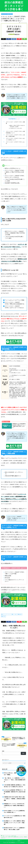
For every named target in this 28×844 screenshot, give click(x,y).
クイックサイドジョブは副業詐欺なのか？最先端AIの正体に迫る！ (14, 816)
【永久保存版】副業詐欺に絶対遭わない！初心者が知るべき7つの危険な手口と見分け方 (14, 785)
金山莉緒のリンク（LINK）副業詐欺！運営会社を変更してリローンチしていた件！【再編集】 (14, 822)
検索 (3, 751)
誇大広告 (3, 616)
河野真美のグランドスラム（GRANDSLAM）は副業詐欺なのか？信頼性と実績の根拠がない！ (14, 805)
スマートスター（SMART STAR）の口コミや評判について (15, 139)
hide (18, 118)
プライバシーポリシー (11, 840)
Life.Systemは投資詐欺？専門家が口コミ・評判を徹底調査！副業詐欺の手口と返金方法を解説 (14, 792)
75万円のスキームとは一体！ (16, 128)
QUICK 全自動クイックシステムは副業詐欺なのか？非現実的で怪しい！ (14, 811)
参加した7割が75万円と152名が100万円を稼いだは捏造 (17, 126)
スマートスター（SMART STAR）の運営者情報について (15, 132)
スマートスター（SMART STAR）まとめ (15, 142)
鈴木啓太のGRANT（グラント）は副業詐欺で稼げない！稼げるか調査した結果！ (14, 828)
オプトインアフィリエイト (6, 614)
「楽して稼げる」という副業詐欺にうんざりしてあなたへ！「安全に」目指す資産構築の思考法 (14, 780)
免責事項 (18, 840)
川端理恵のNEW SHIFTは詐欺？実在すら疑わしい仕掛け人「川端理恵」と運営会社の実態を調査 (14, 798)
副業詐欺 (20, 614)
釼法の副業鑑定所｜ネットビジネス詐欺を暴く (14, 6)
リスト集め (15, 614)
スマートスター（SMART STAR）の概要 (15, 122)
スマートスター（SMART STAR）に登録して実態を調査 (15, 135)
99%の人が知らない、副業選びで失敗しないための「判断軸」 (14, 773)
